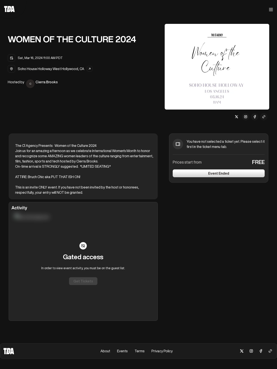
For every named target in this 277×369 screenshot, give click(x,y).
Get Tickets (83, 281)
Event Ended (218, 173)
